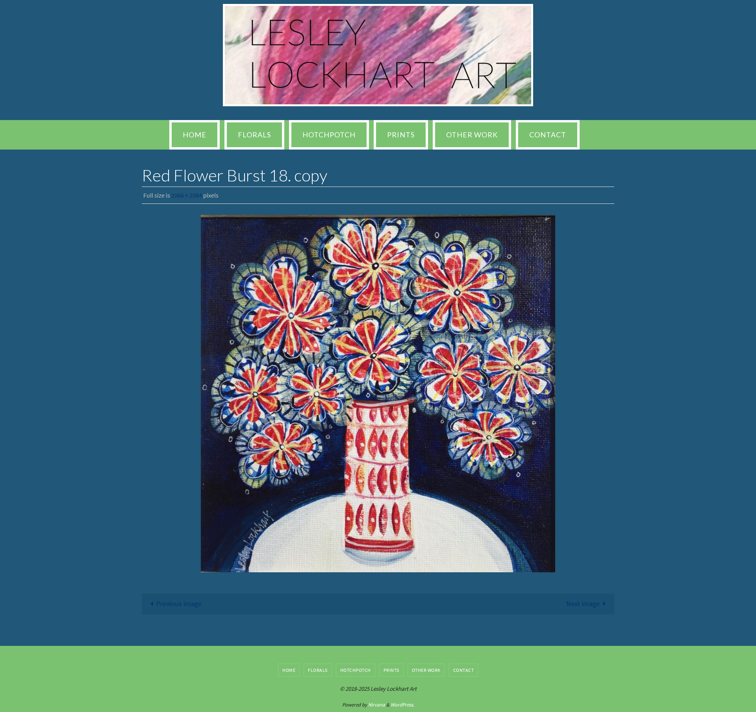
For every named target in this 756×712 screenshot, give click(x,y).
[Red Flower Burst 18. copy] (378, 393)
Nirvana (376, 704)
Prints (391, 670)
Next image (583, 603)
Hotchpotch (355, 670)
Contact (463, 670)
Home (288, 670)
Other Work (426, 670)
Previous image (179, 603)
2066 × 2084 (186, 195)
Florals (318, 670)
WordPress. (402, 704)
